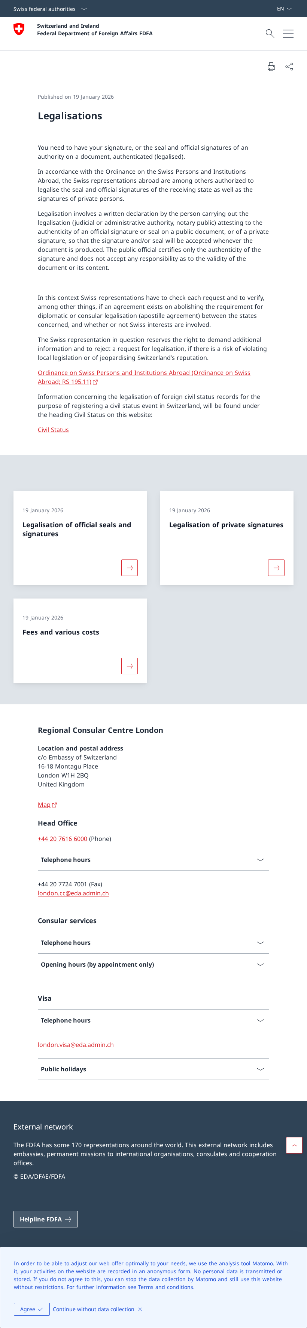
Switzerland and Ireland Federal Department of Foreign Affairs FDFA (95, 29)
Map (44, 804)
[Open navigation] (288, 33)
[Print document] (271, 66)
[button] (294, 1145)
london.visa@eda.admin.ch (76, 1045)
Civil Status (53, 430)
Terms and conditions (165, 1286)
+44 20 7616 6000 (62, 839)
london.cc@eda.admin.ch (73, 893)
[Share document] (289, 66)
